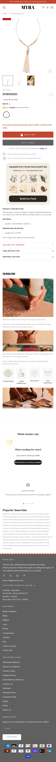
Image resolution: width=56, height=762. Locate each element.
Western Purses (8, 514)
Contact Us (8, 684)
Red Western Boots (28, 522)
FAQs (5, 706)
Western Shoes (8, 525)
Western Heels (44, 525)
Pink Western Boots (43, 522)
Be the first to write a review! (28, 462)
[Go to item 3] (31, 80)
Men (5, 642)
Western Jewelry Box (33, 537)
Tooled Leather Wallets (41, 520)
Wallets (6, 620)
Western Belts (47, 537)
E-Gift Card (7, 650)
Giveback (7, 688)
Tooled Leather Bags (22, 514)
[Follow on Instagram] (17, 575)
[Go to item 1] (8, 80)
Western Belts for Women (12, 540)
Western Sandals (20, 525)
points (12, 107)
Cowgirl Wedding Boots (11, 522)
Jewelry (6, 637)
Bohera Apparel (9, 611)
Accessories (8, 633)
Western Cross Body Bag (39, 514)
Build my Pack (28, 199)
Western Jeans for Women (12, 531)
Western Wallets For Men (23, 520)
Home (5, 13)
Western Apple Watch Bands (18, 545)
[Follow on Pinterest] (24, 575)
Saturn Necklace (17, 13)
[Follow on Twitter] (10, 575)
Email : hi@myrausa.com (13, 580)
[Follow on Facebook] (4, 575)
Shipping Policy (9, 675)
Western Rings (42, 534)
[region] (28, 491)
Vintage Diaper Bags (10, 517)
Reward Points (9, 693)
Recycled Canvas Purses (26, 517)
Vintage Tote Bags (42, 517)
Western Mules (32, 525)
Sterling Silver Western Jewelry (14, 537)
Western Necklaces (29, 534)
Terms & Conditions (11, 667)
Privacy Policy (9, 671)
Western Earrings (15, 534)
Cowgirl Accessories (15, 543)
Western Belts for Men (29, 540)
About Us (7, 710)
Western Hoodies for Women (32, 531)
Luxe (5, 624)
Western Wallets (8, 520)
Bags (5, 616)
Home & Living (9, 646)
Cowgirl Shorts (8, 528)
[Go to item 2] (19, 80)
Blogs (5, 701)
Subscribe (12, 737)
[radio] (6, 114)
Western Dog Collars (31, 543)
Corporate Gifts (9, 697)
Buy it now (28, 143)
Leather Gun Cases (35, 545)
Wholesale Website (11, 662)
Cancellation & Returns (13, 680)
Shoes (5, 629)
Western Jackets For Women (24, 528)
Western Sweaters (41, 528)
